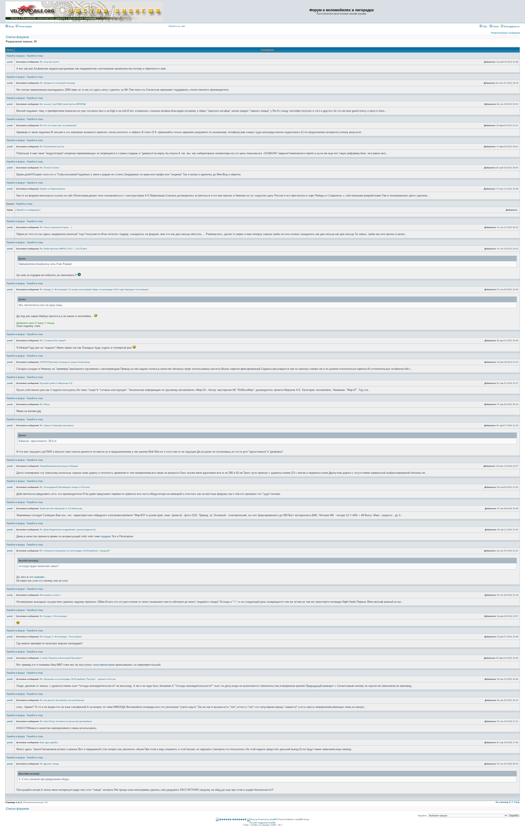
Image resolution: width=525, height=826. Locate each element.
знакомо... (40, 576)
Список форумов (17, 37)
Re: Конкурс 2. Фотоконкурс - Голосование (61, 636)
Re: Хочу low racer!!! (49, 62)
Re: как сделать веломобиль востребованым (62, 700)
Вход (11, 26)
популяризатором (104, 664)
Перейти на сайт (177, 26)
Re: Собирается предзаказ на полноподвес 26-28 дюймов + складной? (75, 551)
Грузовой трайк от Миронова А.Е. (56, 383)
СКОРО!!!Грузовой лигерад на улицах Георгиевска (65, 362)
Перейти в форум (15, 56)
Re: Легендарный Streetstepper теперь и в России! (65, 487)
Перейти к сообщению (28, 210)
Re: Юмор (45, 404)
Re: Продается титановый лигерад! (57, 83)
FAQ (484, 26)
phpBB (273, 819)
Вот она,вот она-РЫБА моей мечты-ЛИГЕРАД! (63, 104)
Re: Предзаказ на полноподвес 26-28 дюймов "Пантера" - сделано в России (78, 679)
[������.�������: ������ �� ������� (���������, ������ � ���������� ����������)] (231, 819)
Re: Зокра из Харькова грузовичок (56, 425)
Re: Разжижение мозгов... (53, 146)
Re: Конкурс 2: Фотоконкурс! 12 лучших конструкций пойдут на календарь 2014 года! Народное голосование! (94, 289)
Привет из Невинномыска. (53, 189)
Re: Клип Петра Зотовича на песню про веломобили (66, 721)
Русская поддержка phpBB (263, 822)
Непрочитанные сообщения (505, 33)
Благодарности (511, 26)
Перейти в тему (35, 56)
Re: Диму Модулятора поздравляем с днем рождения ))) (67, 529)
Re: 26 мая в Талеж (49, 168)
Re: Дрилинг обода (49, 764)
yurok (10, 62)
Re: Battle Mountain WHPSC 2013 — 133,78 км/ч (63, 249)
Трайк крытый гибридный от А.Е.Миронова (61, 508)
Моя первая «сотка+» (50, 595)
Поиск (495, 26)
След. (517, 802)
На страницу (502, 802)
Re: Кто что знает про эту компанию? (58, 125)
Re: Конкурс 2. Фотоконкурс (53, 616)
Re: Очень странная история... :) (56, 227)
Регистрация (25, 26)
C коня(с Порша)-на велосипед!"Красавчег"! (61, 658)
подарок (106, 536)
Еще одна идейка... (49, 742)
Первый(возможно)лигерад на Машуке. (59, 466)
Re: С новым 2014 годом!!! (53, 340)
